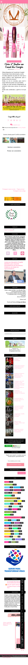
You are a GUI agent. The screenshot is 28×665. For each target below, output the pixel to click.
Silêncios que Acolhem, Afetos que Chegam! (19, 423)
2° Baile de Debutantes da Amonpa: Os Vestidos (19, 392)
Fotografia (16, 525)
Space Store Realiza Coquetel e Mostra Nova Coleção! (19, 367)
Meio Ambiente (8, 539)
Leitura (6, 528)
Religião (24, 127)
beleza (16, 533)
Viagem (6, 525)
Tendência (7, 514)
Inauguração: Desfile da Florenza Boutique (19, 415)
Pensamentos (18, 490)
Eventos (19, 127)
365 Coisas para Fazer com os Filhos (13, 517)
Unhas (6, 542)
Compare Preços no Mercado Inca (15, 587)
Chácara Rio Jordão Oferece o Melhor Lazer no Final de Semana (19, 407)
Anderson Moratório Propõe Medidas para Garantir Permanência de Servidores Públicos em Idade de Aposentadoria (13, 265)
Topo (24, 662)
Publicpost (7, 503)
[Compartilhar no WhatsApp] (20, 120)
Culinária (15, 509)
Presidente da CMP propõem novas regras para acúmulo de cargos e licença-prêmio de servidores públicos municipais (19, 385)
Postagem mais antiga (19, 191)
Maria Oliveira (17, 69)
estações (7, 536)
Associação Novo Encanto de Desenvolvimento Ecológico (15, 582)
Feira (6, 520)
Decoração (7, 531)
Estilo (16, 503)
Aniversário (7, 533)
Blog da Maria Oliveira (7, 656)
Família (6, 492)
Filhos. (6, 506)
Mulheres (17, 522)
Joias (14, 542)
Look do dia (7, 522)
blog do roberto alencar (13, 584)
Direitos (14, 520)
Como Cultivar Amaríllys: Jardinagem (17, 359)
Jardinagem (18, 539)
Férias (15, 536)
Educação (7, 490)
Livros (6, 509)
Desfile (16, 531)
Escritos (15, 492)
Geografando (8, 495)
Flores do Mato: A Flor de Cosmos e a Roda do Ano (19, 399)
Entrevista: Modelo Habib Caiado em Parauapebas (18, 430)
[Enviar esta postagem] (3, 129)
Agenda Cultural (8, 484)
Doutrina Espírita (8, 512)
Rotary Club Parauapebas (10, 498)
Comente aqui (16, 125)
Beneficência (16, 506)
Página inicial (20, 189)
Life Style (7, 487)
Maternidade (17, 487)
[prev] (22, 650)
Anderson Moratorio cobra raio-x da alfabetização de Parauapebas (19, 375)
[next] (23, 650)
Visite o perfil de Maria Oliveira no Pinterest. (7, 624)
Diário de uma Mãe (9, 501)
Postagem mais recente (8, 189)
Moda (20, 501)
